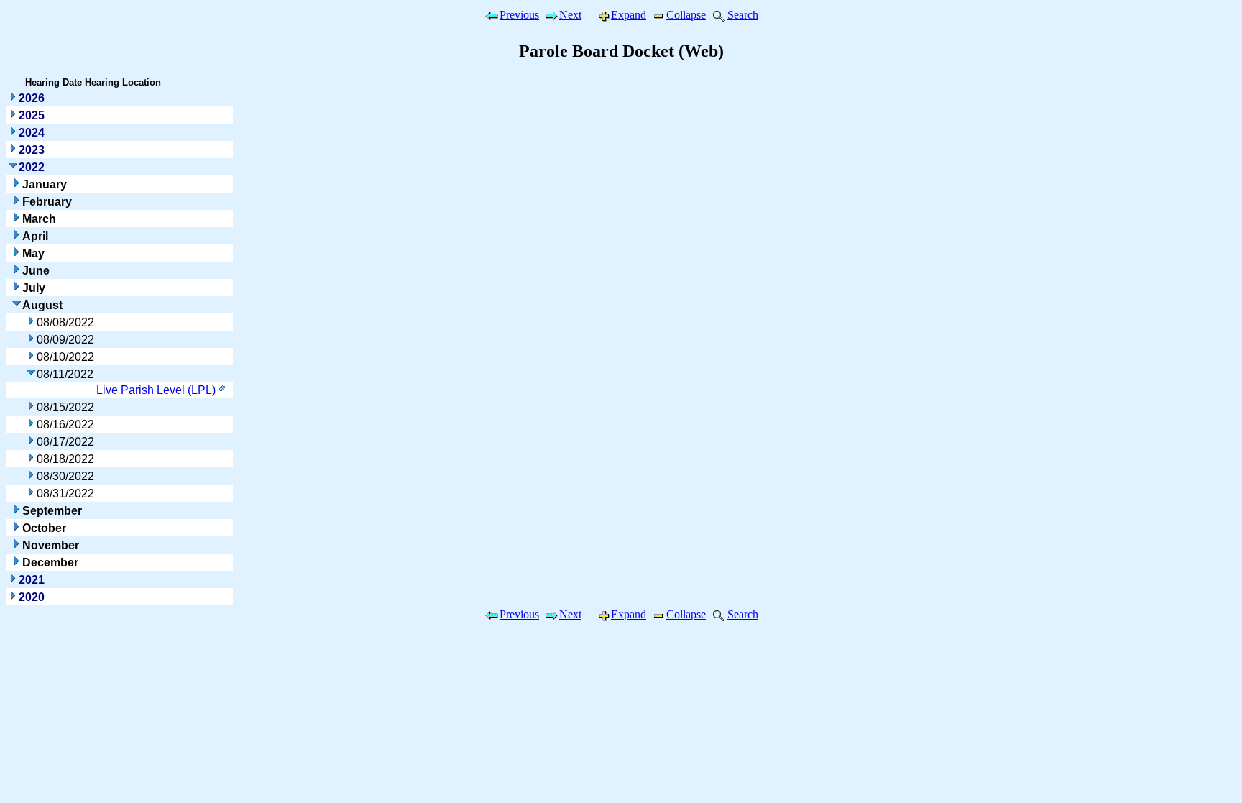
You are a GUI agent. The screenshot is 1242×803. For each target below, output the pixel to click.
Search (742, 15)
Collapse (686, 15)
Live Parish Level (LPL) (156, 390)
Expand (628, 15)
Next (570, 15)
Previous (519, 15)
